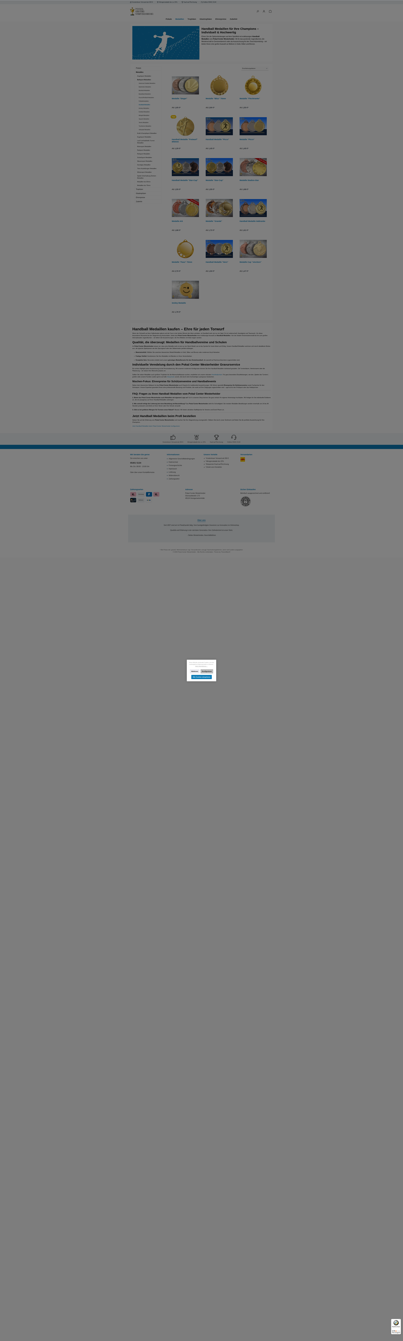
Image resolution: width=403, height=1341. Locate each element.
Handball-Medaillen (144, 104)
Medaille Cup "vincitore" (251, 262)
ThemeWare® (225, 552)
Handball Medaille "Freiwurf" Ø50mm (185, 140)
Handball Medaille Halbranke (252, 221)
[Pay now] (133, 494)
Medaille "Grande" (214, 221)
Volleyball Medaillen (144, 129)
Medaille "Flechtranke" (250, 98)
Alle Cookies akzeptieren (201, 677)
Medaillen (139, 72)
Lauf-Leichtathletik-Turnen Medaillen (146, 142)
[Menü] (399, 1320)
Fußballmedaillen (144, 101)
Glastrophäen (141, 193)
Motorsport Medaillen (144, 146)
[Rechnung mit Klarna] (156, 494)
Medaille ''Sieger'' (179, 98)
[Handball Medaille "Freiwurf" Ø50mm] (185, 126)
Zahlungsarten (174, 479)
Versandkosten (196, 550)
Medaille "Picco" (247, 139)
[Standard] (242, 459)
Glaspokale (170, 377)
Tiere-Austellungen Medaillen (146, 168)
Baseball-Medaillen (144, 90)
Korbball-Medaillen (144, 112)
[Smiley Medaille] (185, 289)
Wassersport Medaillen (144, 161)
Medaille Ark (177, 221)
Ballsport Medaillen (144, 80)
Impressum (173, 469)
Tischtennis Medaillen (145, 126)
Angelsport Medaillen (144, 76)
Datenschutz (173, 462)
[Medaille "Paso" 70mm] (185, 248)
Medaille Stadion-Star (249, 180)
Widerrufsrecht (174, 475)
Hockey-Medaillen (144, 108)
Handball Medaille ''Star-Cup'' (185, 180)
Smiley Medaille (179, 303)
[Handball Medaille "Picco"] (219, 126)
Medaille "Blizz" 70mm (216, 98)
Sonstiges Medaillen (143, 165)
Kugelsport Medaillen (144, 137)
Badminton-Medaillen (145, 87)
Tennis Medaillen (144, 122)
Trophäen (139, 189)
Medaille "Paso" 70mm (182, 262)
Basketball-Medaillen (145, 94)
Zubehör (139, 201)
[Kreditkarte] (133, 500)
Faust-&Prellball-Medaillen (146, 97)
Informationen (173, 454)
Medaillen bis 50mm (143, 182)
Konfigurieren (207, 671)
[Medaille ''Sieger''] (185, 85)
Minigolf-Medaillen (144, 115)
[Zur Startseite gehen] (153, 11)
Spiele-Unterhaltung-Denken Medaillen (146, 177)
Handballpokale (217, 374)
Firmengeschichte (175, 465)
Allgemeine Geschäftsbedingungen (182, 459)
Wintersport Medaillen (144, 172)
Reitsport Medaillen (143, 154)
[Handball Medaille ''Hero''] (219, 248)
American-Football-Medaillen (147, 83)
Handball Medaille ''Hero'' (217, 262)
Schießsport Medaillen (144, 157)
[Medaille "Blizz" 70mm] (219, 85)
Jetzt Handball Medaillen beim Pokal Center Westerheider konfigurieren (156, 426)
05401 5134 (135, 463)
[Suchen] (257, 11)
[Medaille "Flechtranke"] (253, 85)
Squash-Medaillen (144, 119)
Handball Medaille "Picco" (217, 139)
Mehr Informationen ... (201, 666)
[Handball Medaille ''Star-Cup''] (185, 167)
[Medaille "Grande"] (219, 208)
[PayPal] (149, 494)
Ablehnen (194, 671)
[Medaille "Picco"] (253, 126)
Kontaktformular (148, 472)
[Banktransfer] (149, 500)
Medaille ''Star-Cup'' (214, 180)
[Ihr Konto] (264, 11)
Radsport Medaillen (143, 150)
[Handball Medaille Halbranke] (253, 208)
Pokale (138, 68)
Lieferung (172, 472)
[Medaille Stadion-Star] (253, 167)
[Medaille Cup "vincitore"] (253, 248)
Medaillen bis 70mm (143, 185)
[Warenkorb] (270, 11)
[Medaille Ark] (185, 208)
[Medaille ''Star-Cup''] (219, 167)
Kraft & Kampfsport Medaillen (147, 133)
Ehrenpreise (140, 197)
